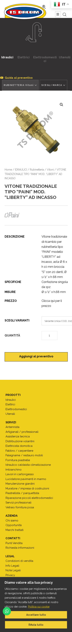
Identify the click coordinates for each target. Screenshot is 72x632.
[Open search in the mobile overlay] (64, 14)
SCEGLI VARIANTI (17, 320)
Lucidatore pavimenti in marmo (26, 479)
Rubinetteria (37, 169)
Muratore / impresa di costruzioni (27, 488)
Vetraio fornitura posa (20, 507)
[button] (61, 104)
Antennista (12, 427)
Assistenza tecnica (18, 436)
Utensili (64, 57)
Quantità (12, 335)
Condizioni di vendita (19, 561)
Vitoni (50, 169)
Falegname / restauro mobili (24, 455)
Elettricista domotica (19, 446)
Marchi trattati (14, 530)
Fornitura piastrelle (18, 460)
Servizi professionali (18, 502)
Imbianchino (14, 469)
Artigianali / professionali (22, 431)
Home (8, 169)
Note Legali (13, 570)
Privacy (10, 575)
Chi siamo (12, 520)
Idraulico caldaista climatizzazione (28, 464)
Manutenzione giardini (20, 483)
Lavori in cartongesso (20, 474)
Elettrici (24, 57)
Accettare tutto (36, 614)
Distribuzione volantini (20, 441)
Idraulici (7, 57)
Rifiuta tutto (36, 624)
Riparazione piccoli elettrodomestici (29, 498)
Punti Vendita (14, 543)
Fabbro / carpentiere (19, 450)
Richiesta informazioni (20, 547)
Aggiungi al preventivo (36, 356)
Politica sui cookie (38, 606)
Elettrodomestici (45, 59)
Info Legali (12, 565)
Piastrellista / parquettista (22, 493)
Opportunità (14, 525)
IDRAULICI (21, 169)
